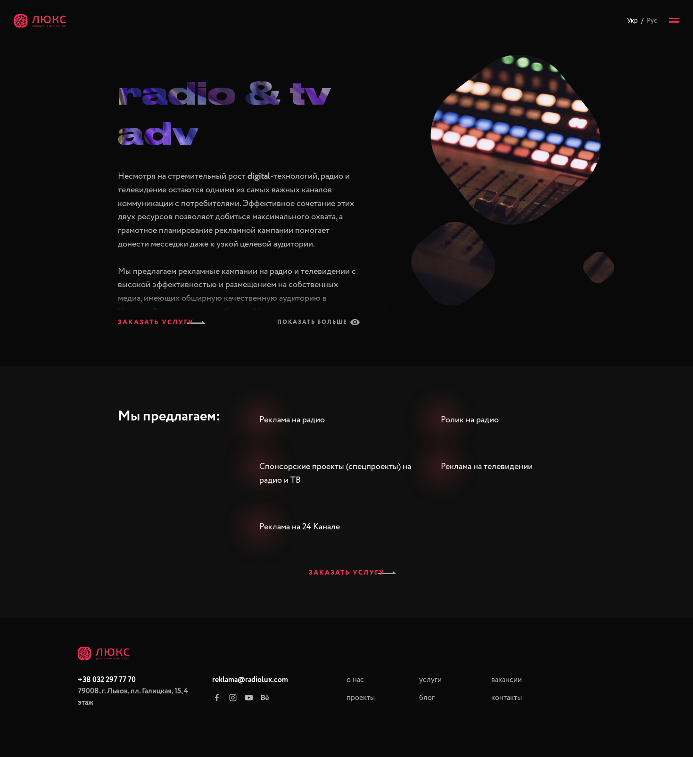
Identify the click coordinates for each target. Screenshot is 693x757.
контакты (506, 698)
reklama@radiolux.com (250, 680)
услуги (430, 680)
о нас (355, 680)
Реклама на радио (292, 420)
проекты (360, 698)
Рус (652, 20)
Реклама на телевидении (487, 466)
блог (427, 698)
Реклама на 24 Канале (299, 527)
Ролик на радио (470, 420)
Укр (632, 20)
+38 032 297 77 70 (107, 680)
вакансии (506, 680)
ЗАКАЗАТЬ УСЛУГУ (156, 322)
